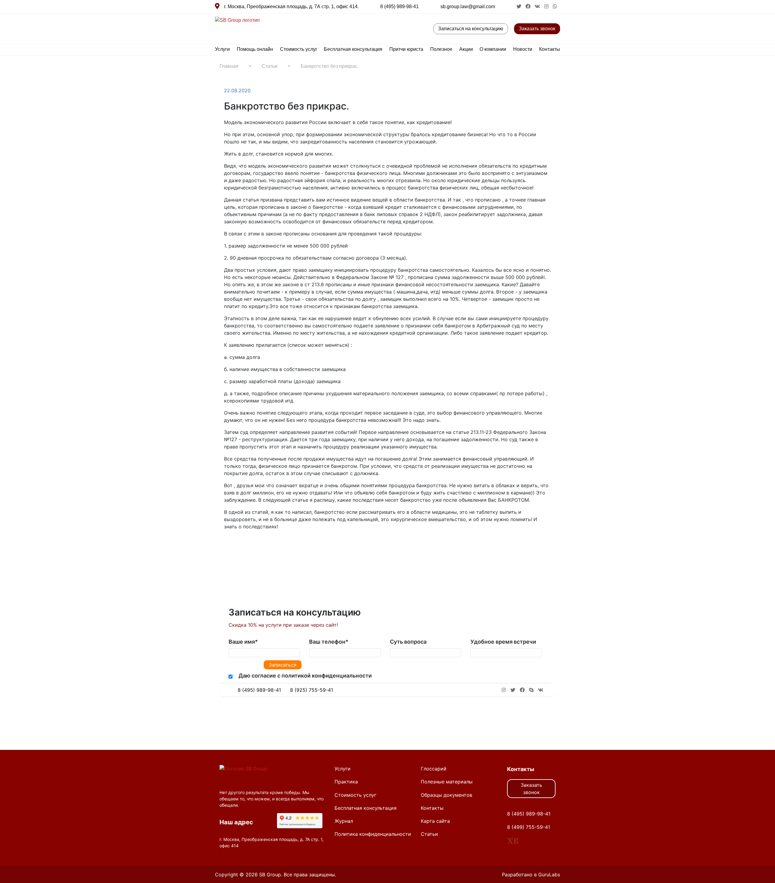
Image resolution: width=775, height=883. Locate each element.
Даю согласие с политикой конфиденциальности (305, 675)
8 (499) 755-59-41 (528, 827)
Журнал (344, 821)
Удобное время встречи (503, 641)
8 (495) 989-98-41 (399, 6)
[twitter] (519, 6)
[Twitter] (239, 545)
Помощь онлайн (255, 49)
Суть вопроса (408, 641)
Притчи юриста (406, 49)
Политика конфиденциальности (373, 834)
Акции (466, 49)
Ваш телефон (328, 641)
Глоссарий (434, 769)
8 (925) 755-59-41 (311, 690)
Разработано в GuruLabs (531, 875)
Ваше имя (243, 641)
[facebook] (529, 6)
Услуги (222, 49)
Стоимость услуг (298, 49)
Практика (346, 782)
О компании (493, 49)
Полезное (441, 49)
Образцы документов (446, 795)
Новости (522, 49)
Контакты (549, 49)
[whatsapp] (555, 6)
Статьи (429, 834)
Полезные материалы (447, 782)
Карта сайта (435, 821)
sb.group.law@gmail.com (467, 6)
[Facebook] (233, 545)
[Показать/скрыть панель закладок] (227, 545)
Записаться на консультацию (470, 28)
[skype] (531, 690)
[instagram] (547, 6)
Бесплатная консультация (353, 49)
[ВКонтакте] (245, 545)
